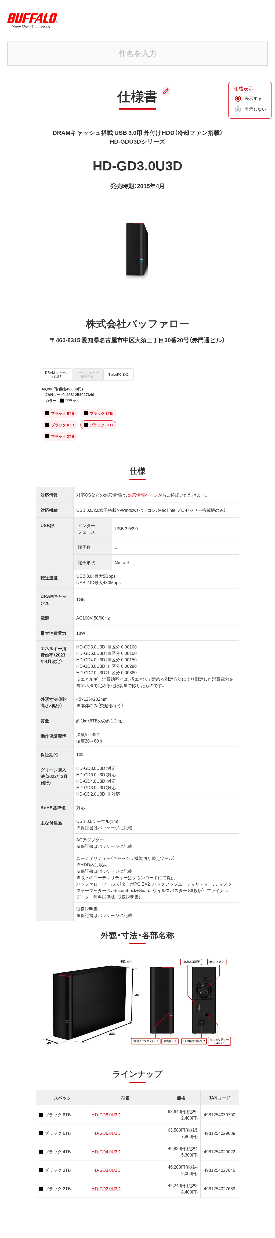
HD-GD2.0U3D (106, 1188)
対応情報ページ (143, 494)
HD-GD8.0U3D (106, 1114)
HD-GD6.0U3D (106, 1133)
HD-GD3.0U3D (106, 1170)
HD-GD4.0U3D (106, 1151)
